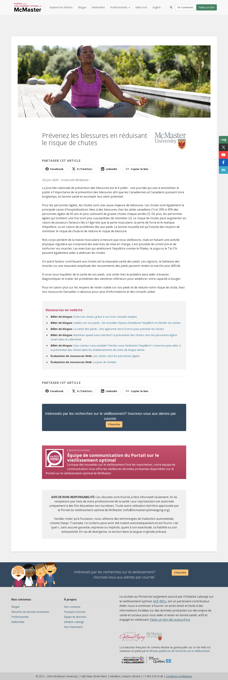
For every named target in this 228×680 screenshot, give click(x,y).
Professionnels (20, 617)
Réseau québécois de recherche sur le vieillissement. (179, 651)
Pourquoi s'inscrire (74, 611)
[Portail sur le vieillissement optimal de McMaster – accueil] (132, 635)
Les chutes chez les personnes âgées (116, 356)
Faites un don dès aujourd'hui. (170, 620)
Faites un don (206, 7)
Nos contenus (72, 606)
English (156, 7)
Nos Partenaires (73, 627)
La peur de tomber (104, 362)
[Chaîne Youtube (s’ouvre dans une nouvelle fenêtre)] (223, 155)
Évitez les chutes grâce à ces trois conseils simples (105, 316)
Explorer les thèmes (61, 7)
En (223, 170)
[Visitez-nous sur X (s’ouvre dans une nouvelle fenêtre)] (223, 147)
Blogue (82, 7)
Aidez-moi (141, 7)
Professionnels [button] (119, 7)
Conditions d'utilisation (179, 676)
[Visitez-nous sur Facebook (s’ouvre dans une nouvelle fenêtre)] (223, 162)
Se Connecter (185, 7)
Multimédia (98, 7)
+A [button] (223, 140)
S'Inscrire (114, 424)
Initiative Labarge (74, 622)
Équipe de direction (75, 617)
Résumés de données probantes (30, 611)
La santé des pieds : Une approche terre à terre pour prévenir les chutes (118, 329)
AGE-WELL (160, 601)
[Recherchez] (171, 7)
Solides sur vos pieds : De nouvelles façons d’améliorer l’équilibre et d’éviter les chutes (127, 322)
